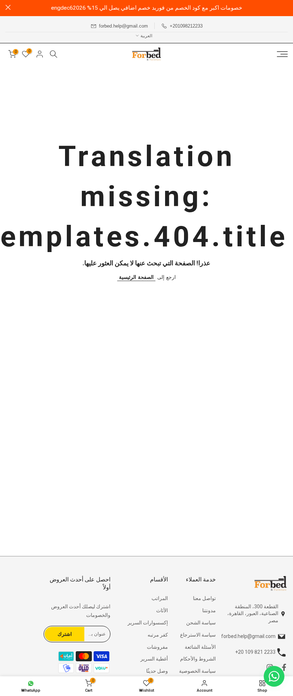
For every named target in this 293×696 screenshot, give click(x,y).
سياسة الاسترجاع (198, 635)
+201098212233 (186, 26)
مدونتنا (209, 610)
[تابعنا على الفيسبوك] (284, 669)
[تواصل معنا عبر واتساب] (274, 676)
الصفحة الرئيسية (136, 277)
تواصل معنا (204, 598)
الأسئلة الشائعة (200, 647)
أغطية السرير (154, 659)
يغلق (285, 7)
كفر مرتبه (158, 635)
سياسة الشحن (201, 622)
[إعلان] (146, 8)
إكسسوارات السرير (148, 622)
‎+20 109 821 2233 (255, 652)
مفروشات (157, 647)
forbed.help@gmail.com (123, 26)
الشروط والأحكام (198, 659)
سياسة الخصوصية (197, 671)
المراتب (160, 598)
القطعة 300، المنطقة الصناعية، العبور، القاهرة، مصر (252, 613)
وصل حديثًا (157, 671)
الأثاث (162, 610)
